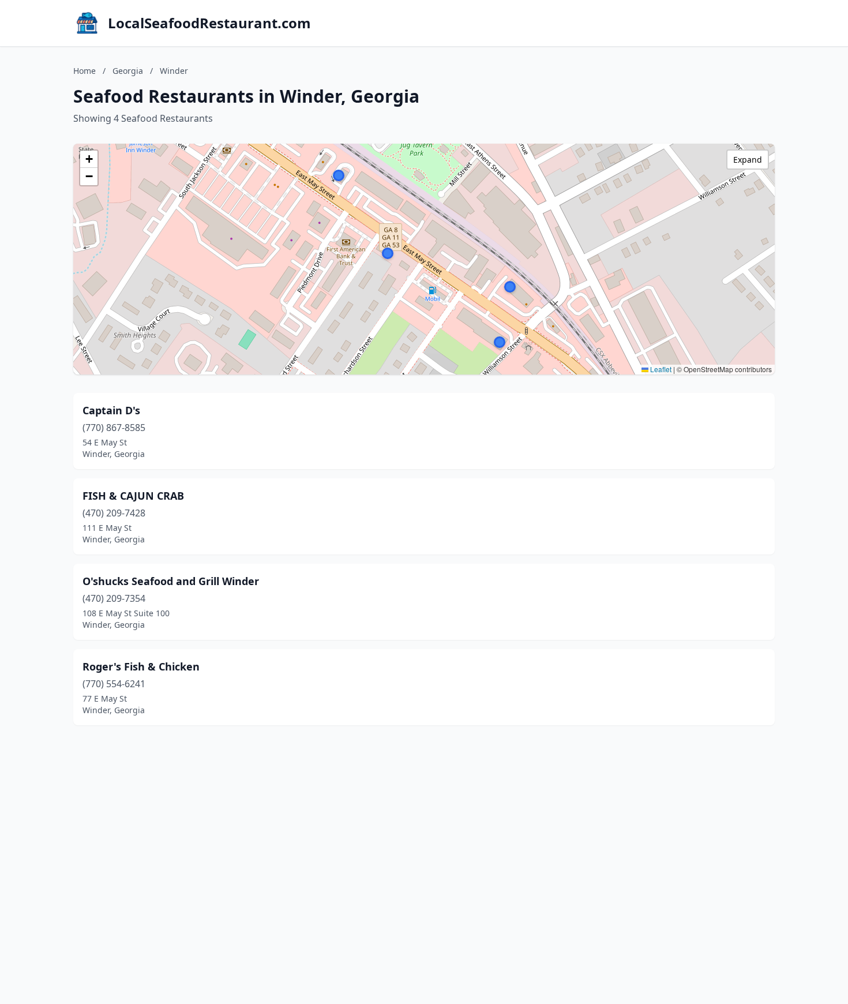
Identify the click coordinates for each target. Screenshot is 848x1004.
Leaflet (659, 369)
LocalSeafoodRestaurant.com (209, 23)
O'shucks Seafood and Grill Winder (170, 581)
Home (84, 70)
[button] (338, 175)
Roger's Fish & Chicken (141, 666)
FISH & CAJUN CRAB (133, 496)
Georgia (127, 70)
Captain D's (111, 410)
